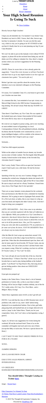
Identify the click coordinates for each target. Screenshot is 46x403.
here (17, 379)
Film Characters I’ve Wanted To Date (14, 391)
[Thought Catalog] (26, 1)
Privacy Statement (25, 12)
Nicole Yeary (11, 384)
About (25, 9)
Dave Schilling (24, 25)
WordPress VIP (27, 402)
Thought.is (23, 4)
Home (25, 6)
